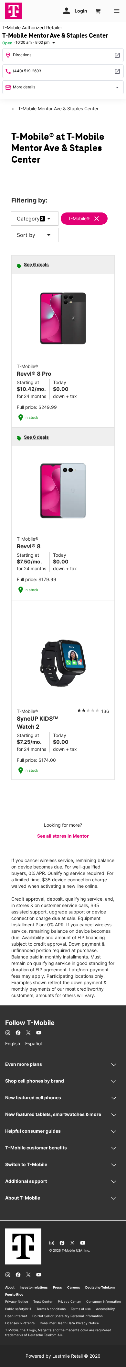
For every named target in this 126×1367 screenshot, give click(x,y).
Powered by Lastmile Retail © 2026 (63, 1356)
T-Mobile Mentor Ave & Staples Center (58, 108)
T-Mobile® (78, 218)
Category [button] (28, 218)
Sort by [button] (35, 235)
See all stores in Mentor (63, 836)
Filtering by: (29, 200)
